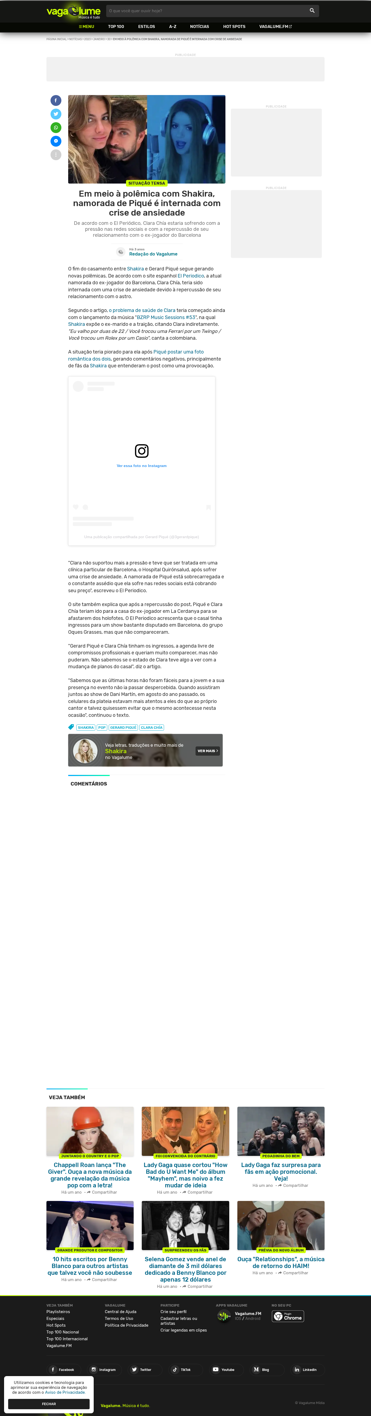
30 (109, 39)
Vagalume (73, 11)
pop (102, 728)
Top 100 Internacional (67, 1338)
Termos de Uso (119, 1318)
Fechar (49, 1404)
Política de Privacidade (126, 1325)
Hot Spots (234, 26)
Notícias (199, 26)
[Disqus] (147, 866)
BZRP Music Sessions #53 (166, 317)
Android (252, 1318)
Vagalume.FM (273, 26)
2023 (87, 39)
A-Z (172, 26)
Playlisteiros (58, 1311)
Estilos (146, 26)
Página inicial (56, 39)
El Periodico (191, 276)
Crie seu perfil (174, 1311)
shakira (86, 728)
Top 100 (116, 26)
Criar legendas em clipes (184, 1330)
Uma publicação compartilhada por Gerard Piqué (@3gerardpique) (141, 537)
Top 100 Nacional (62, 1332)
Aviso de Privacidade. (65, 1392)
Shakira (135, 269)
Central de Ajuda (120, 1311)
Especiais (55, 1318)
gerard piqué (123, 728)
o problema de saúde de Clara (142, 310)
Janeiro (99, 39)
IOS (238, 1318)
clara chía (151, 728)
